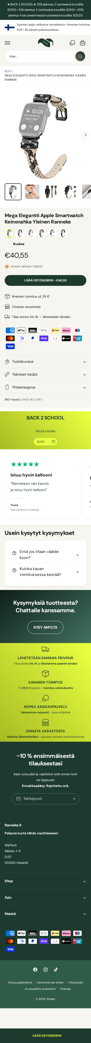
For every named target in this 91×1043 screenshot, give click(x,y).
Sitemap (65, 989)
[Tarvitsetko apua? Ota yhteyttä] (72, 43)
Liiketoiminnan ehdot (50, 982)
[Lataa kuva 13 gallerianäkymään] (51, 191)
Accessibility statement (40, 989)
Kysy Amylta (45, 627)
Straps (51, 999)
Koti (8, 71)
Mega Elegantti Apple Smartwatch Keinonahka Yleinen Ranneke (45, 78)
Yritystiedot (75, 982)
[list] (45, 27)
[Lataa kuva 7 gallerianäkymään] (32, 191)
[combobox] (45, 56)
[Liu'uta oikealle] (85, 135)
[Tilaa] (74, 798)
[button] (7, 43)
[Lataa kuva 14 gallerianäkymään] (70, 191)
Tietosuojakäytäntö (20, 982)
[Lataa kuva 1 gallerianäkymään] (13, 191)
